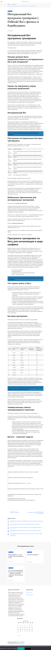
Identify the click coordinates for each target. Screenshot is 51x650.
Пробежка (10, 11)
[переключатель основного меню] (1, 1)
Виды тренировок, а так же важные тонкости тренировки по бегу (15, 556)
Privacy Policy (29, 592)
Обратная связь (29, 594)
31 (18, 632)
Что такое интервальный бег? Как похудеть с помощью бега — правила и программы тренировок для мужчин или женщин (15, 573)
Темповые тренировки (32, 554)
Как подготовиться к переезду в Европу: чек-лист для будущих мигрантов (26, 527)
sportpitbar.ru (18, 641)
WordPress (17, 643)
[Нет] (28, 648)
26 (22, 630)
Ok (21, 648)
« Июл (18, 635)
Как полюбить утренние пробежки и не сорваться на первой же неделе (25, 530)
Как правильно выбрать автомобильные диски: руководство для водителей (26, 521)
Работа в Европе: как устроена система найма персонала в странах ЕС (25, 524)
